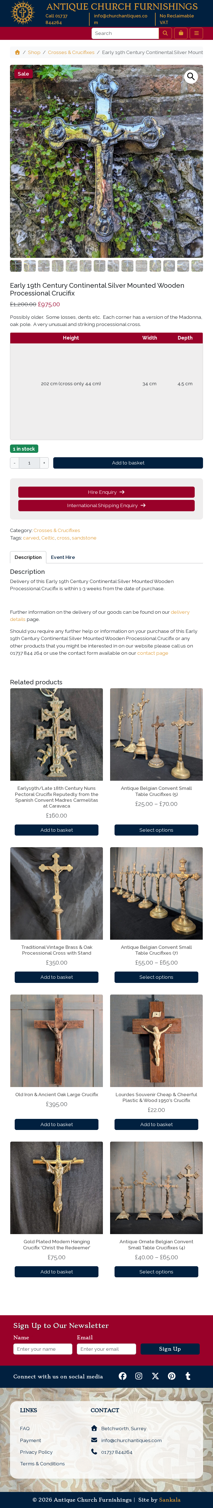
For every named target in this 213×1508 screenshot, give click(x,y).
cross (63, 538)
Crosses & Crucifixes (71, 52)
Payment (30, 1440)
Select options (156, 830)
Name (23, 1338)
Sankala (170, 1500)
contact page (152, 653)
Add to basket (128, 463)
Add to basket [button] (56, 830)
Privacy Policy (36, 1452)
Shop (34, 52)
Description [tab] (28, 557)
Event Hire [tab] (63, 557)
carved (31, 538)
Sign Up (170, 1349)
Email (87, 1338)
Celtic (48, 538)
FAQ (25, 1428)
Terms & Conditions (42, 1463)
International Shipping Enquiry (102, 505)
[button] (191, 77)
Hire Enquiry (102, 492)
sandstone (84, 538)
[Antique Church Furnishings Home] (23, 12)
